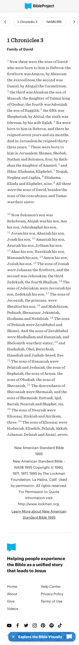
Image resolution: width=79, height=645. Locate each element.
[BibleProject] (39, 6)
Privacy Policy (52, 594)
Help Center (51, 586)
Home (12, 586)
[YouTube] (9, 625)
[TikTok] (60, 625)
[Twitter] (26, 625)
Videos (12, 608)
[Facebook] (18, 625)
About (12, 594)
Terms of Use (51, 601)
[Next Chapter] (73, 21)
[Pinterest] (43, 625)
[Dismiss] (12, 636)
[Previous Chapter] (5, 21)
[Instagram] (35, 625)
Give (10, 601)
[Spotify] (51, 625)
